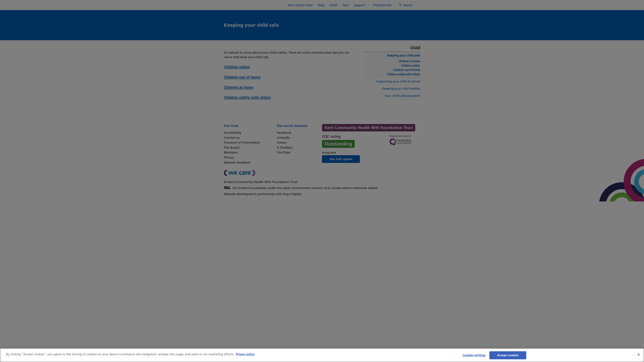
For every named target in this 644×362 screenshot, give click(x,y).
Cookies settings (474, 355)
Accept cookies (508, 355)
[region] (322, 355)
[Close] (638, 354)
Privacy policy (245, 354)
